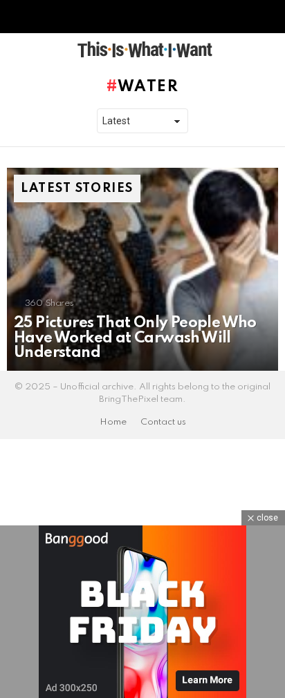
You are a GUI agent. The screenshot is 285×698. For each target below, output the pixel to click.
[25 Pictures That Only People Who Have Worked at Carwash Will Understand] (142, 269)
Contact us (163, 422)
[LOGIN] (269, 50)
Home (113, 422)
